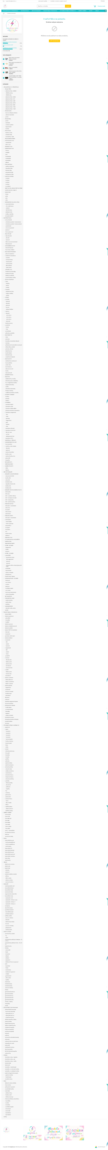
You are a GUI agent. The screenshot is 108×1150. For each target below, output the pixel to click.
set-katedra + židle (9, 136)
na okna (7, 1103)
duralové (8, 301)
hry (6, 935)
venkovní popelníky (9, 594)
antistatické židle (9, 172)
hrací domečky (8, 444)
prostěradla (8, 331)
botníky (7, 287)
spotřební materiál (9, 910)
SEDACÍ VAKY (8, 192)
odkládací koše (8, 212)
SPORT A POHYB (7, 931)
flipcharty (7, 697)
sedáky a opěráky (9, 214)
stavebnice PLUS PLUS (10, 430)
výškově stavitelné (9, 115)
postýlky (7, 299)
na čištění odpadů (9, 1107)
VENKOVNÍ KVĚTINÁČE (9, 543)
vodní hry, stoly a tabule (10, 446)
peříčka (7, 759)
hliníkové (7, 535)
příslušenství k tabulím (10, 705)
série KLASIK (8, 814)
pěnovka (7, 761)
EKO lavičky (8, 492)
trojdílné (7, 622)
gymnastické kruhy (9, 999)
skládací (7, 958)
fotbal (6, 968)
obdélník (7, 152)
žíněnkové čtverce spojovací (11, 962)
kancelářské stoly (9, 896)
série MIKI (7, 820)
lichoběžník (8, 160)
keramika (7, 755)
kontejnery (7, 906)
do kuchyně (8, 1109)
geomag (8, 418)
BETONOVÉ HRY (8, 596)
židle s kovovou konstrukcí (11, 242)
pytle (6, 196)
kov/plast (7, 527)
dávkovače (7, 1065)
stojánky (8, 789)
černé (7, 654)
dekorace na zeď (9, 369)
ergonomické (8, 127)
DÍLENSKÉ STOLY (8, 146)
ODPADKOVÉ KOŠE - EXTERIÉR (11, 578)
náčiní (6, 937)
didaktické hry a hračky (10, 379)
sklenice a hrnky (9, 880)
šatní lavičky (8, 860)
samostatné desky (9, 204)
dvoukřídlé (7, 568)
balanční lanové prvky (10, 1023)
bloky (6, 745)
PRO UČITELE (8, 130)
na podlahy (7, 1101)
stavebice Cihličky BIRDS (10, 408)
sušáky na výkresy (9, 771)
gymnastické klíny (9, 993)
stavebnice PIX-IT (9, 438)
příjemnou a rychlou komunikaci (10, 42)
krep (7, 329)
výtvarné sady (8, 769)
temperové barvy (9, 777)
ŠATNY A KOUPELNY (9, 279)
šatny (6, 281)
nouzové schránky (9, 926)
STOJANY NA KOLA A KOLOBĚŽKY (12, 539)
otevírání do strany (10, 557)
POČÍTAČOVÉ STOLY (9, 140)
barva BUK (7, 824)
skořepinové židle (9, 174)
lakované (7, 632)
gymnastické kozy (9, 995)
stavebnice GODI (9, 406)
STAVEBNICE (7, 402)
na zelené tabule (9, 709)
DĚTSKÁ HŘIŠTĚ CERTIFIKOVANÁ (11, 1007)
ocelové (7, 584)
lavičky (7, 285)
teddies (7, 424)
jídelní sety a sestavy (9, 864)
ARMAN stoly (8, 95)
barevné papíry (9, 739)
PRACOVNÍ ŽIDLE (8, 164)
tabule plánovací (9, 679)
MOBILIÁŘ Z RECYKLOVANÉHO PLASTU (13, 490)
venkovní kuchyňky (9, 452)
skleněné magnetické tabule (11, 701)
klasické (8, 313)
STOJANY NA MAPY (9, 216)
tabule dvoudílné (9, 628)
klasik (6, 952)
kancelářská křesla (9, 888)
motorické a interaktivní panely (12, 1037)
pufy (6, 198)
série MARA (7, 822)
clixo (7, 414)
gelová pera (8, 794)
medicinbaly (8, 970)
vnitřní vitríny (8, 602)
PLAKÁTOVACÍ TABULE (10, 576)
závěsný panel (8, 929)
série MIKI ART (8, 818)
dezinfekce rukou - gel (10, 1059)
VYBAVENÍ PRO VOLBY (9, 598)
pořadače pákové (9, 914)
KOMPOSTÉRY (8, 541)
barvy (7, 800)
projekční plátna (8, 721)
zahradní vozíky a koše (10, 608)
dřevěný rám (9, 660)
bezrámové (8, 665)
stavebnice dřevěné (9, 428)
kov (6, 531)
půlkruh (7, 162)
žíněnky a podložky (9, 275)
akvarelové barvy (9, 775)
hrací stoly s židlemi (9, 250)
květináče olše (8, 482)
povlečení (7, 325)
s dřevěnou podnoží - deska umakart (13, 224)
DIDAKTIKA (7, 377)
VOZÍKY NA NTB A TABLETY (11, 190)
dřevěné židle (8, 170)
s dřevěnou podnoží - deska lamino (13, 222)
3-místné (7, 180)
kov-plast (7, 509)
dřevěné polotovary (9, 751)
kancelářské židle (9, 890)
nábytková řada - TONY (10, 109)
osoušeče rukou (8, 1079)
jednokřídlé (8, 555)
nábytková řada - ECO (10, 99)
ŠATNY (5, 838)
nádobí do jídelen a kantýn (11, 874)
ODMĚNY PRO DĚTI (9, 466)
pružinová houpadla (9, 1031)
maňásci (7, 400)
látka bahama (9, 265)
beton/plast (8, 519)
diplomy (7, 470)
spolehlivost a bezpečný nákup (10, 48)
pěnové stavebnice (9, 254)
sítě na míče (8, 978)
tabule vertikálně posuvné (11, 626)
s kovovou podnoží (9, 228)
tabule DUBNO (8, 614)
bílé (6, 642)
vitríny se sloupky (9, 572)
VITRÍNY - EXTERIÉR (9, 553)
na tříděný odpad (9, 588)
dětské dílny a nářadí (10, 347)
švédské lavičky (8, 986)
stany (6, 337)
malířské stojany (9, 810)
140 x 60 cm (8, 319)
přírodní (7, 238)
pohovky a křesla (9, 349)
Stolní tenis (7, 982)
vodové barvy (8, 773)
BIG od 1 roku (9, 432)
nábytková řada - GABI (10, 101)
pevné (6, 117)
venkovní (7, 699)
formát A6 (8, 737)
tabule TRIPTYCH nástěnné (11, 630)
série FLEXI (7, 816)
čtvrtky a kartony (9, 741)
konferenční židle (9, 892)
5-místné (7, 184)
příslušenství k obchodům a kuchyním (13, 345)
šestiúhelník (8, 156)
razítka (7, 386)
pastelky (7, 781)
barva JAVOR (8, 826)
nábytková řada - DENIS (10, 97)
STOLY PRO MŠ (8, 220)
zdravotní (8, 321)
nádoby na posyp (9, 1097)
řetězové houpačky (9, 1029)
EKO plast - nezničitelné (10, 506)
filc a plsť (7, 753)
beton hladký (9, 521)
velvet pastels (9, 263)
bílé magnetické (9, 559)
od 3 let (7, 434)
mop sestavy (8, 1085)
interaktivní (7, 695)
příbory (7, 876)
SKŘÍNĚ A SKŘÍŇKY (8, 812)
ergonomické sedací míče (11, 894)
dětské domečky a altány (10, 1019)
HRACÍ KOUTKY (8, 359)
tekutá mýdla (8, 1063)
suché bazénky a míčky (10, 277)
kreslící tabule (8, 353)
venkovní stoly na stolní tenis (11, 1041)
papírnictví (7, 727)
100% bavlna (9, 267)
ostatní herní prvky (9, 1017)
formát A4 (8, 733)
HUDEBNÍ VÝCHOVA (9, 375)
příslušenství (8, 574)
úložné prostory (9, 323)
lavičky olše (8, 478)
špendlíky (7, 711)
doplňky (7, 980)
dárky (6, 468)
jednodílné (7, 618)
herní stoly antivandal (10, 1011)
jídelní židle (7, 868)
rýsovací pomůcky (9, 703)
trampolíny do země (9, 1043)
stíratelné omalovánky (10, 388)
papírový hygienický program (11, 1073)
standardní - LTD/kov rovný (11, 900)
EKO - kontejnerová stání (10, 498)
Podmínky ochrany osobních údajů (58, 1)
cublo (7, 416)
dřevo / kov (8, 144)
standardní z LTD (9, 898)
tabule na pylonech (9, 616)
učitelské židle (8, 134)
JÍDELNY (5, 862)
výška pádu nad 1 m (9, 1015)
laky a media (8, 802)
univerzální (7, 950)
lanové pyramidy (8, 1049)
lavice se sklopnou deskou (11, 113)
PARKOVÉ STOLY (8, 537)
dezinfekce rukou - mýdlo (10, 1061)
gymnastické (8, 976)
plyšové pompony (9, 765)
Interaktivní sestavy (9, 717)
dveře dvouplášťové (10, 844)
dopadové (7, 960)
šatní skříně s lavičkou (10, 856)
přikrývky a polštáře (9, 333)
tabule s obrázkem (9, 681)
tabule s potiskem (9, 677)
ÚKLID (5, 1081)
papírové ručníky (9, 1075)
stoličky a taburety (9, 166)
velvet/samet (9, 261)
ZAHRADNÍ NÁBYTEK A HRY (11, 442)
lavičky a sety (8, 454)
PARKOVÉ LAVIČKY (9, 515)
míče (6, 200)
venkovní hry (8, 1053)
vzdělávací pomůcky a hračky (11, 392)
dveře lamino (8, 846)
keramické (7, 634)
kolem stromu (8, 533)
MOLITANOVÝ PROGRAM (10, 252)
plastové (7, 230)
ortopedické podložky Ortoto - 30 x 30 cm (13, 943)
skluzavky (7, 1039)
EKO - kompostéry (9, 500)
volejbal (7, 974)
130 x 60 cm (8, 317)
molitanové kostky (9, 273)
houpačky (7, 460)
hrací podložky (8, 363)
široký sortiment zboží (8, 45)
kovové (7, 307)
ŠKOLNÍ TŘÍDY (8, 89)
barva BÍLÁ (7, 828)
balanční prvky (8, 351)
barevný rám (8, 673)
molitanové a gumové (10, 972)
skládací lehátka (9, 309)
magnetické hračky (9, 384)
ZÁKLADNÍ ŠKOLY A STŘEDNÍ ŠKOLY (11, 87)
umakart (8, 208)
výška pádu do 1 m (9, 1013)
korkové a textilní (9, 691)
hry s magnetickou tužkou (11, 382)
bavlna (7, 327)
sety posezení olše (9, 476)
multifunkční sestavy (9, 1047)
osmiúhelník (8, 158)
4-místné (7, 182)
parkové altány (8, 1021)
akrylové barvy (8, 798)
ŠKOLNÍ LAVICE (8, 111)
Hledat (68, 6)
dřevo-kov (7, 508)
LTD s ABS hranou (9, 206)
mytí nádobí (8, 1114)
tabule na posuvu (9, 624)
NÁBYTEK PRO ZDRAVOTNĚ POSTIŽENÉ (13, 188)
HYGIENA (5, 1055)
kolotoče (7, 1033)
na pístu (7, 128)
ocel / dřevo (8, 582)
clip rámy (7, 723)
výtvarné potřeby (9, 767)
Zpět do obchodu (54, 40)
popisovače (8, 796)
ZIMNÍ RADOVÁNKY (9, 464)
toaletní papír (8, 1077)
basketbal (7, 966)
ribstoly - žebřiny (9, 1001)
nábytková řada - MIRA (10, 105)
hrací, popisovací (9, 232)
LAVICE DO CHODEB (9, 176)
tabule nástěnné (8, 638)
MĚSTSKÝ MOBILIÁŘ (8, 472)
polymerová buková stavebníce (12, 410)
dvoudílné (7, 620)
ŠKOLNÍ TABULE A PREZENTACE (10, 612)
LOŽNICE (7, 297)
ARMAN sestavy (9, 93)
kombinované (8, 693)
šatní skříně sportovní (10, 854)
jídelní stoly (7, 866)
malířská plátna (8, 806)
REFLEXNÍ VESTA (8, 462)
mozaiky (7, 757)
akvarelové (8, 785)
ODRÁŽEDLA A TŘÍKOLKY (10, 440)
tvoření (6, 749)
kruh (6, 154)
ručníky (7, 295)
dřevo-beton (8, 511)
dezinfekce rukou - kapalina (11, 1057)
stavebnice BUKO (9, 404)
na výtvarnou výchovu (10, 832)
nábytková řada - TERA (10, 107)
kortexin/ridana (9, 259)
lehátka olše (8, 486)
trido (7, 426)
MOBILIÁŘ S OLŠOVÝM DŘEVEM (11, 474)
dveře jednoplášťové (10, 842)
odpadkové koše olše (10, 484)
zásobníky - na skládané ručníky (12, 1071)
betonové (7, 580)
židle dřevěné (8, 236)
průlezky (7, 1035)
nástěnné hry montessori (11, 361)
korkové (7, 551)
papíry (6, 729)
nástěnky (7, 604)
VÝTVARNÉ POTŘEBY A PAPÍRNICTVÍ (11, 725)
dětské (7, 956)
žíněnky (7, 948)
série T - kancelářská (9, 830)
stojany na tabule (9, 715)
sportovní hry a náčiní (10, 933)
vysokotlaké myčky (9, 1089)
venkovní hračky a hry (10, 456)
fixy (6, 791)
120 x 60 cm (8, 315)
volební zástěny (9, 600)
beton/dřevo (8, 525)
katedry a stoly (8, 132)
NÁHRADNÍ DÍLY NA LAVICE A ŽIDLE (12, 202)
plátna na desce (9, 808)
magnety (7, 713)
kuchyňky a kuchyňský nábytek (12, 341)
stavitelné (7, 123)
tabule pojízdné (8, 685)
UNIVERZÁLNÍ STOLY (9, 148)
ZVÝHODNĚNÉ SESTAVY (10, 246)
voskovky (7, 792)
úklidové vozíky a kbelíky (10, 1083)
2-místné (7, 178)
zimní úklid (7, 1091)
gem (7, 422)
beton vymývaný (9, 523)
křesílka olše (8, 488)
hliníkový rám (9, 662)
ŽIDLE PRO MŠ (8, 234)
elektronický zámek (9, 922)
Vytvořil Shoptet (101, 1147)
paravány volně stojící (10, 636)
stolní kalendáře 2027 (10, 886)
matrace (7, 311)
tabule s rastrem (9, 683)
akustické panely (9, 908)
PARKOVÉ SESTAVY (9, 504)
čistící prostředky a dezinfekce (12, 1099)
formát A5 (8, 735)
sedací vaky (8, 365)
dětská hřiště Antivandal (10, 1009)
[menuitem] (10, 11)
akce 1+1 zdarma (9, 918)
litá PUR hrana (9, 210)
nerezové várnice (9, 882)
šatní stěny (7, 858)
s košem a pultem (9, 125)
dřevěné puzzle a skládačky (11, 381)
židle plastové (8, 244)
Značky (5, 1116)
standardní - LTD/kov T (10, 902)
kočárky (7, 396)
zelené (7, 644)
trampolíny (7, 1003)
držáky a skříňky (9, 293)
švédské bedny (8, 984)
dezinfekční (8, 1113)
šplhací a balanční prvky (10, 1025)
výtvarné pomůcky (9, 779)
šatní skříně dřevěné (9, 850)
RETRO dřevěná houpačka (11, 1051)
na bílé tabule (8, 707)
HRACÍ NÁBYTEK (8, 335)
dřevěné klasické (9, 248)
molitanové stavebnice (10, 255)
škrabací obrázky (9, 390)
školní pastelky (9, 783)
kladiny (6, 989)
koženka (8, 257)
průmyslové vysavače (10, 1087)
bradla (6, 1005)
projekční (7, 656)
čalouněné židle (8, 168)
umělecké (8, 787)
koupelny (7, 289)
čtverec (7, 150)
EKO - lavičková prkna (10, 502)
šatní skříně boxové (9, 852)
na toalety (7, 1105)
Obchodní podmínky (42, 1)
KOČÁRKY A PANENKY (9, 394)
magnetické (8, 547)
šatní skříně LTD (8, 848)
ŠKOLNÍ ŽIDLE (8, 119)
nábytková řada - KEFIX (10, 103)
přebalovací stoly (10, 291)
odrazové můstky (9, 987)
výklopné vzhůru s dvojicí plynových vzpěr (14, 566)
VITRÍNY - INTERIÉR (9, 545)
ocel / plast (7, 590)
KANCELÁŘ (6, 884)
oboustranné (8, 570)
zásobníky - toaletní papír (10, 1067)
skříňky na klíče (8, 916)
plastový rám (9, 664)
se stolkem (7, 186)
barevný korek (9, 667)
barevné (8, 240)
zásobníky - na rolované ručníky (12, 1069)
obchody (7, 343)
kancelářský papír (9, 912)
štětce (6, 804)
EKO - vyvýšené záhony (10, 496)
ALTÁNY (6, 610)
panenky (7, 398)
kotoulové (7, 954)
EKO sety (7, 494)
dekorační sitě (8, 373)
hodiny (6, 371)
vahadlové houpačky (9, 1027)
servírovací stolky (9, 836)
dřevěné (8, 303)
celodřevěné (8, 142)
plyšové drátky (8, 763)
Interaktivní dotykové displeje (11, 719)
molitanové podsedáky (10, 271)
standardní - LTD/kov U (10, 904)
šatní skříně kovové (9, 840)
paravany (7, 339)
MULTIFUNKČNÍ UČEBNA (10, 138)
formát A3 (8, 731)
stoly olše (7, 480)
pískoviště (7, 458)
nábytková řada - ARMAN (10, 91)
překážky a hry (8, 269)
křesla (6, 194)
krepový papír (8, 743)
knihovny (7, 834)
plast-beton (8, 513)
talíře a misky (8, 878)
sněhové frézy (8, 1093)
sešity (6, 747)
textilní (6, 549)
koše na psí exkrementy (10, 592)
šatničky (8, 283)
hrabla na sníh (8, 1095)
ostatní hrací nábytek (10, 357)
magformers (8, 420)
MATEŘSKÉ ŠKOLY (7, 218)
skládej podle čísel (10, 436)
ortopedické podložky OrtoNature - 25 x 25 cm (13, 940)
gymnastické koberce (10, 991)
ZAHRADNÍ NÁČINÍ (9, 606)
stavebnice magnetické (10, 412)
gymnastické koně (9, 997)
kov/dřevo (7, 529)
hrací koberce (8, 367)
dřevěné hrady (8, 355)
